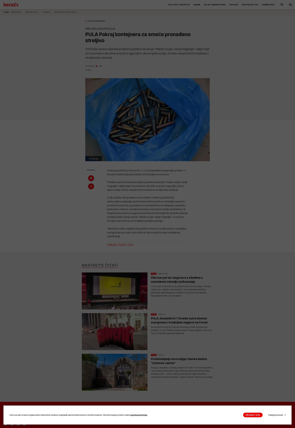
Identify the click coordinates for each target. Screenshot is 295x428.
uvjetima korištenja (138, 415)
